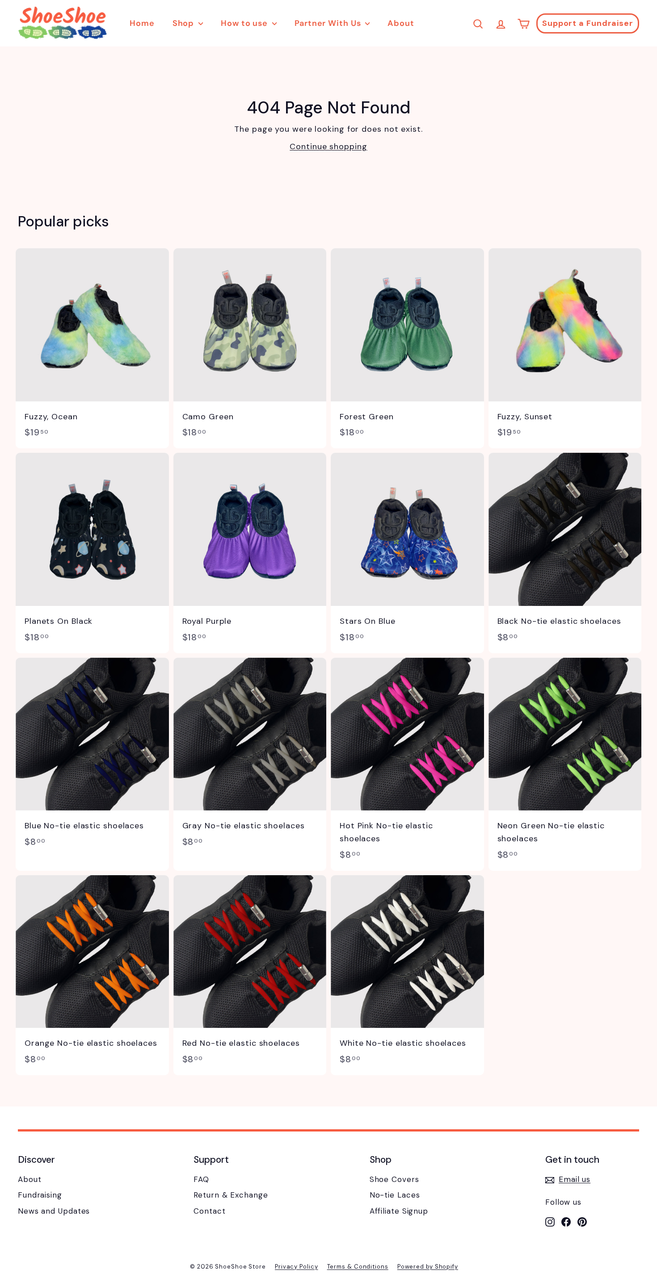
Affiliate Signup (399, 1211)
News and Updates (54, 1211)
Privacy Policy (296, 1266)
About (400, 23)
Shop (185, 23)
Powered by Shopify (427, 1266)
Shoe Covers (394, 1179)
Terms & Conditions (357, 1266)
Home (142, 23)
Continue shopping (328, 146)
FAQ (201, 1179)
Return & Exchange (231, 1195)
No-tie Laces (395, 1195)
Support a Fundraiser (587, 23)
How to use (245, 23)
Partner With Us (329, 23)
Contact (209, 1211)
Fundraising (40, 1195)
